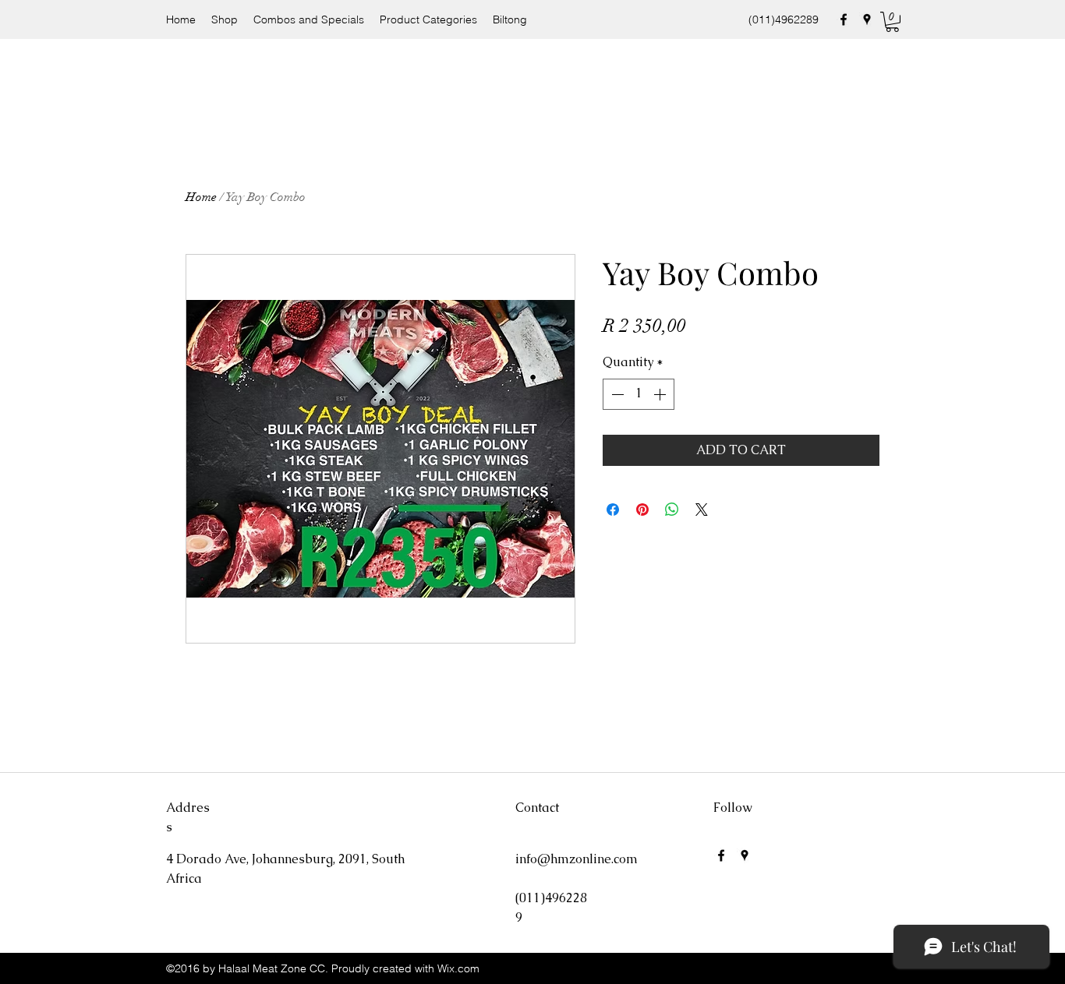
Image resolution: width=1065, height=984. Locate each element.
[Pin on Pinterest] (642, 509)
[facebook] (843, 19)
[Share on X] (701, 509)
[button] (892, 22)
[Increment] (661, 394)
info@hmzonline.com (576, 859)
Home (201, 197)
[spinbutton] (638, 394)
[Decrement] (616, 394)
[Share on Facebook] (612, 509)
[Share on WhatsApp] (672, 509)
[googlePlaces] (867, 19)
